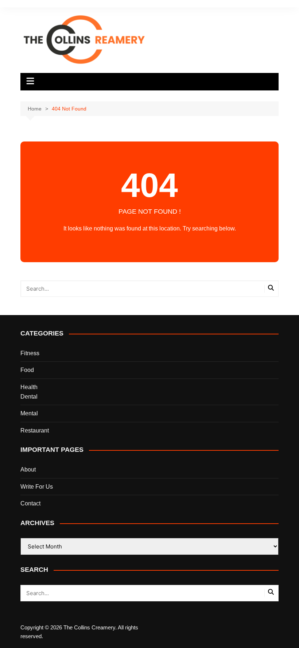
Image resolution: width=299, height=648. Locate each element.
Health (29, 387)
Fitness (29, 353)
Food (27, 370)
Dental (29, 396)
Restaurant (34, 430)
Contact (30, 503)
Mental (29, 413)
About (28, 469)
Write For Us (36, 487)
